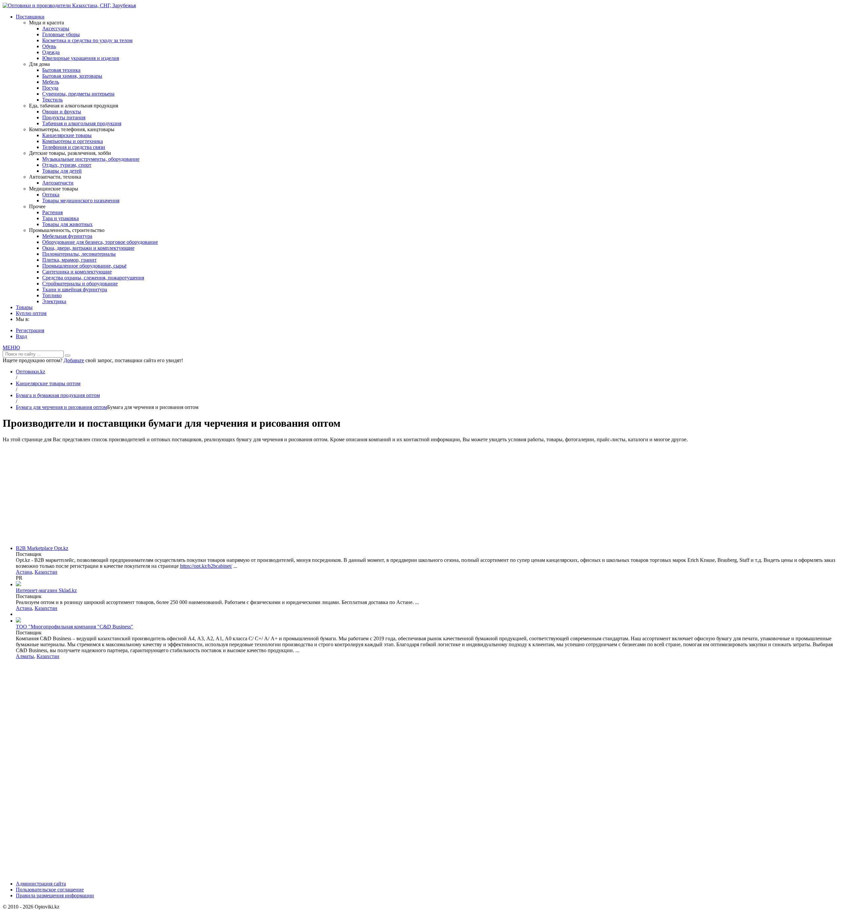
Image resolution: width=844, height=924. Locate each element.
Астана (24, 572)
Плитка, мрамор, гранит (69, 260)
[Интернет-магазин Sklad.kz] (18, 584)
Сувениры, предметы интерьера (78, 94)
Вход (21, 336)
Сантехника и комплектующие (77, 271)
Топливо (52, 295)
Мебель (50, 82)
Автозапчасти (58, 183)
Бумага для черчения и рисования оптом (61, 407)
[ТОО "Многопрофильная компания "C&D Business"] (18, 620)
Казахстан (46, 572)
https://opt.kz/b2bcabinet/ (206, 566)
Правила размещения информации (55, 895)
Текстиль (52, 99)
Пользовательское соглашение (50, 889)
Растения (52, 212)
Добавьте (74, 360)
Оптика (50, 194)
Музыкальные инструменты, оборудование (90, 159)
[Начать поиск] (67, 356)
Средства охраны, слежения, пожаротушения (93, 277)
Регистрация (30, 330)
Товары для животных (67, 224)
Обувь (49, 46)
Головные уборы (61, 34)
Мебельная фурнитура (67, 236)
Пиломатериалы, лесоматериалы (79, 254)
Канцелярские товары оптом (48, 383)
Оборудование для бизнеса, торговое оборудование (100, 242)
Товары (24, 307)
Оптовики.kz (30, 371)
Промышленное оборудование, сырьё (84, 266)
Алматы (25, 656)
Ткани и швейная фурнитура (74, 289)
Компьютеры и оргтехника (72, 141)
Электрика (54, 301)
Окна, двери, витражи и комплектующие (88, 248)
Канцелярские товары (67, 135)
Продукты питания (63, 117)
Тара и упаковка (60, 218)
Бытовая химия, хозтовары (72, 76)
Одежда (51, 52)
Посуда (50, 88)
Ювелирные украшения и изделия (80, 58)
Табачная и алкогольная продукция (81, 123)
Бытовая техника (61, 70)
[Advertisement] (422, 494)
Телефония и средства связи (73, 147)
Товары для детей (62, 171)
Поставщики (30, 16)
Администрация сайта (41, 883)
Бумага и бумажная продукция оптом (58, 395)
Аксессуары (55, 28)
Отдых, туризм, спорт (66, 165)
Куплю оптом (31, 313)
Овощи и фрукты (61, 111)
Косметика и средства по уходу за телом (87, 40)
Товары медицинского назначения (80, 200)
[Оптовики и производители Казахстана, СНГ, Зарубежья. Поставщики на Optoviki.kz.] (69, 5)
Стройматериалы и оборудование (80, 283)
